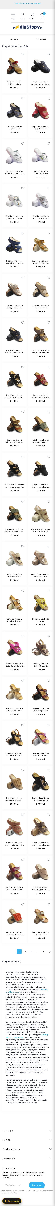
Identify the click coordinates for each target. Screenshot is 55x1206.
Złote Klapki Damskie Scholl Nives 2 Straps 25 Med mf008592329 (40, 577)
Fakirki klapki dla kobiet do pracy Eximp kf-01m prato (41, 173)
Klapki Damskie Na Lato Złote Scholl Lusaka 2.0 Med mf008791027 (14, 711)
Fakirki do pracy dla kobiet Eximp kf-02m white (14, 173)
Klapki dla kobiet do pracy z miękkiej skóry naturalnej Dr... (14, 307)
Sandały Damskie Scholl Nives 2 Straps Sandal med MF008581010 (40, 667)
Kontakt (27, 3)
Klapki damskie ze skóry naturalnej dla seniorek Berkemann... (14, 846)
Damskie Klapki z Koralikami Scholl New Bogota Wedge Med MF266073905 (14, 622)
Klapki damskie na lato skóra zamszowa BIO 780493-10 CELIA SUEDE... (40, 443)
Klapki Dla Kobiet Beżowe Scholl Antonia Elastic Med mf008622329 (14, 577)
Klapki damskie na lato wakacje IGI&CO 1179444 (14, 800)
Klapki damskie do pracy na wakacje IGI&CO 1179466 (14, 934)
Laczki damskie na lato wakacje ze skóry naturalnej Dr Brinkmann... (40, 801)
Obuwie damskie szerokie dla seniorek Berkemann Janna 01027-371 (14, 129)
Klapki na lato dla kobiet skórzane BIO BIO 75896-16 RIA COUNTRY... (14, 443)
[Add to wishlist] (37, 54)
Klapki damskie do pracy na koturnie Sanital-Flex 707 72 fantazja (40, 219)
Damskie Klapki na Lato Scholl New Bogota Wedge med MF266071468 (40, 756)
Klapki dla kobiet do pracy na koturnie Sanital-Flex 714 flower (14, 219)
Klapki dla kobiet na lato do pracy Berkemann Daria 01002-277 (41, 129)
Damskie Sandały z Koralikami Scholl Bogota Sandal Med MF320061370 (14, 756)
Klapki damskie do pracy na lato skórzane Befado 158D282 (40, 308)
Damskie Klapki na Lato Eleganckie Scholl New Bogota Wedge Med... (40, 711)
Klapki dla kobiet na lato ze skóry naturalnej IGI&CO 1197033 (41, 935)
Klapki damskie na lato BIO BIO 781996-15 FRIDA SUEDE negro (14, 398)
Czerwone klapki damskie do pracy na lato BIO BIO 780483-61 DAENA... (40, 398)
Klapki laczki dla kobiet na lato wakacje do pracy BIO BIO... (14, 85)
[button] (23, 16)
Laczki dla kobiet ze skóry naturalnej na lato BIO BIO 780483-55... (40, 353)
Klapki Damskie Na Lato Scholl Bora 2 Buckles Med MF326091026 (14, 667)
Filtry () (14, 39)
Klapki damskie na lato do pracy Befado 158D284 (14, 352)
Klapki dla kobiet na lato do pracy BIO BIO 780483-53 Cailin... (14, 531)
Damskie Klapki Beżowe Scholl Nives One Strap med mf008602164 (40, 890)
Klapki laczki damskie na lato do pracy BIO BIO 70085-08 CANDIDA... (14, 488)
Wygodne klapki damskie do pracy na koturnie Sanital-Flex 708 (40, 85)
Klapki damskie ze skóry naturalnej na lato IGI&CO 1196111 (40, 845)
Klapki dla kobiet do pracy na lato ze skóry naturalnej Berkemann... (41, 264)
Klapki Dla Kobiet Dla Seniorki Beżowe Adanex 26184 (40, 531)
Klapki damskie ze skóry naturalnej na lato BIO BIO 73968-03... (41, 488)
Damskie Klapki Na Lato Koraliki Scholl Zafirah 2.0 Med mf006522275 (14, 890)
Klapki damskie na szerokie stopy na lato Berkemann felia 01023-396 (14, 264)
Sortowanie (41, 39)
